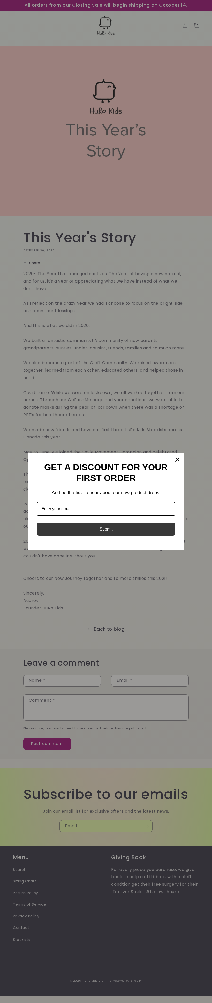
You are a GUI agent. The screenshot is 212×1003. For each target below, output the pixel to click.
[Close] (177, 459)
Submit (106, 529)
